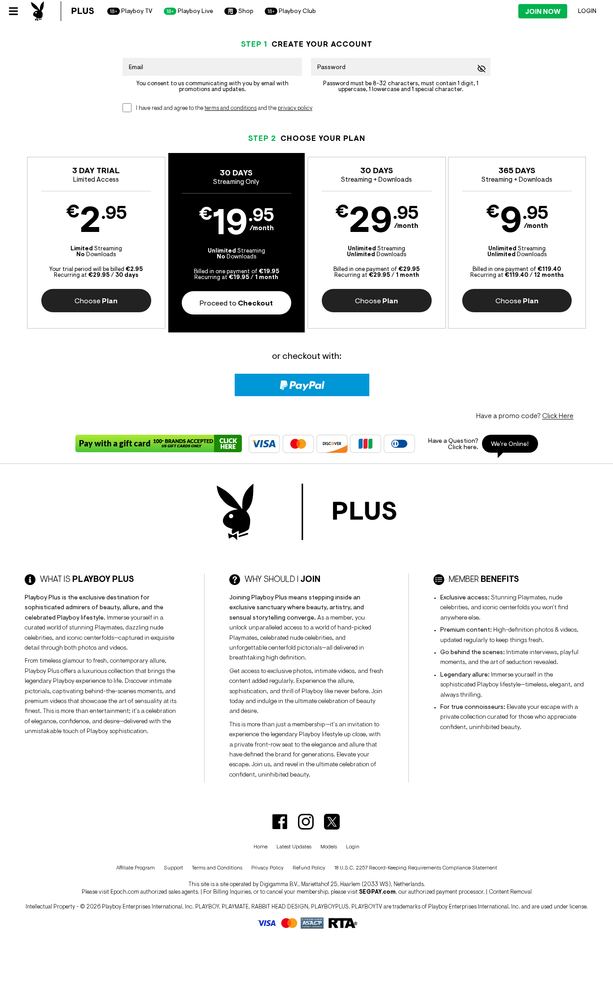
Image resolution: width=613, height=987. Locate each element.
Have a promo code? (525, 415)
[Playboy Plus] (62, 11)
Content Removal (510, 892)
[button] (96, 243)
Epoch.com (124, 892)
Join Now (542, 11)
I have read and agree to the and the (224, 108)
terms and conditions (231, 108)
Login (587, 11)
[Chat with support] (479, 444)
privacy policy (295, 108)
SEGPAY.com (377, 892)
